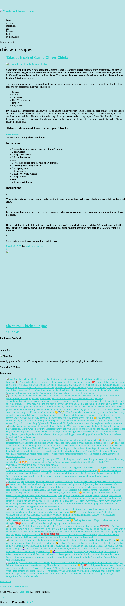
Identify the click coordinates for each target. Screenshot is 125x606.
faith (8, 34)
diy (7, 28)
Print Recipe (12, 134)
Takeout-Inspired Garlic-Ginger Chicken (38, 57)
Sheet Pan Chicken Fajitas (26, 326)
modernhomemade (34, 246)
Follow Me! (5, 581)
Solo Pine (24, 591)
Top (2, 597)
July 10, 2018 (12, 332)
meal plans (11, 25)
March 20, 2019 (13, 246)
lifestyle (10, 31)
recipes (9, 23)
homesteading (12, 36)
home (8, 20)
